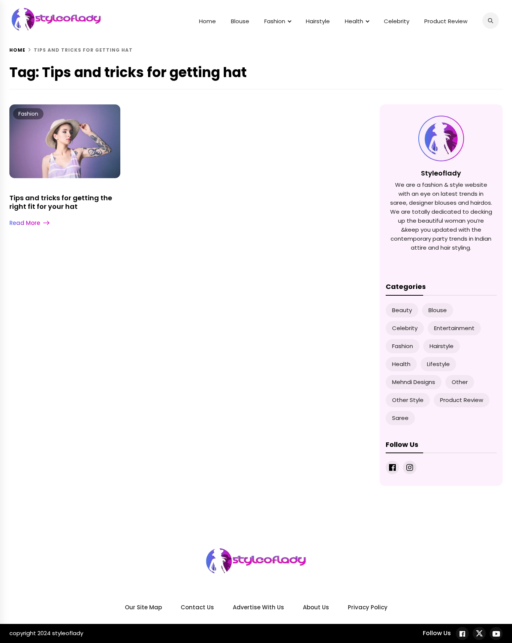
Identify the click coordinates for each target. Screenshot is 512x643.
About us (316, 607)
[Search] (490, 20)
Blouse (240, 21)
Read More (24, 223)
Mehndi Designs (413, 382)
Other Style (408, 400)
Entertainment (454, 328)
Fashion (274, 21)
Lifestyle (438, 364)
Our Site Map (143, 607)
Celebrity (396, 21)
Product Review (445, 21)
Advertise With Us (258, 607)
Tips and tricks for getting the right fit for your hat (60, 202)
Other (460, 382)
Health (354, 21)
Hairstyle (318, 21)
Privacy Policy (368, 607)
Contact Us (197, 607)
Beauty (402, 310)
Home (207, 21)
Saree (400, 418)
